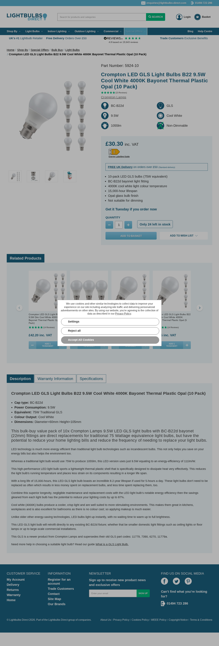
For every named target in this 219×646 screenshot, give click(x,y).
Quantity (112, 217)
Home (11, 600)
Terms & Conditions (201, 619)
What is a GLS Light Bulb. (112, 544)
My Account (16, 579)
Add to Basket (47, 345)
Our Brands (56, 604)
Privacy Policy (121, 619)
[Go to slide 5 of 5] (19, 308)
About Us (105, 619)
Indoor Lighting (57, 31)
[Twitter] (176, 581)
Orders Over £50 (66, 38)
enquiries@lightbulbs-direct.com (166, 3)
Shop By (12, 31)
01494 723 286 (203, 3)
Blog (190, 31)
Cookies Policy (140, 619)
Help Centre (205, 31)
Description (20, 378)
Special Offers (134, 31)
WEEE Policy (158, 619)
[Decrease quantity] (32, 345)
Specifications (91, 378)
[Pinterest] (188, 581)
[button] (156, 93)
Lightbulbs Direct (58, 619)
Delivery (13, 584)
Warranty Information (55, 378)
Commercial (111, 31)
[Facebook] (164, 581)
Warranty (14, 595)
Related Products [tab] (25, 258)
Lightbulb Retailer (26, 38)
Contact (54, 594)
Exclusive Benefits (184, 38)
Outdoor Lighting (85, 31)
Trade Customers (61, 588)
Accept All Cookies (81, 340)
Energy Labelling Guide (119, 156)
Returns (13, 590)
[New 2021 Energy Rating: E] (114, 152)
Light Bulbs (32, 31)
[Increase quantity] (187, 345)
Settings (73, 321)
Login (187, 17)
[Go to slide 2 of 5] (199, 308)
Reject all (74, 330)
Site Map (54, 599)
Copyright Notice (178, 619)
